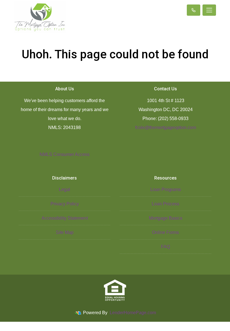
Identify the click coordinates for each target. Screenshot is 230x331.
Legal (64, 189)
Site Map (64, 232)
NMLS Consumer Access (64, 154)
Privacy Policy (64, 203)
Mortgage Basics (165, 218)
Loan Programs (165, 189)
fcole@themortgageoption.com (165, 127)
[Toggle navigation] (209, 10)
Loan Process (165, 203)
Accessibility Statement (65, 218)
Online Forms (165, 232)
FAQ (165, 246)
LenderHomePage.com (133, 312)
